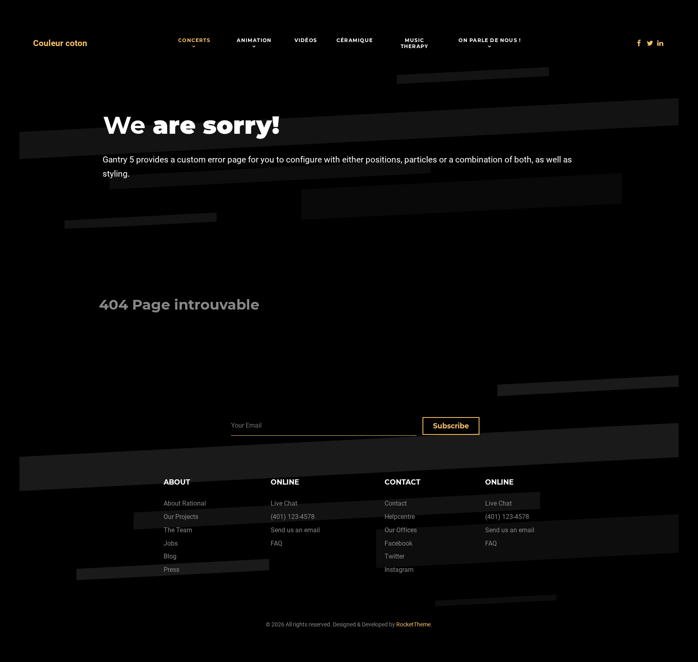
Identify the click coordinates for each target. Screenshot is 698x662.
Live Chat (284, 503)
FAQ (276, 543)
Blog (170, 556)
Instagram (399, 569)
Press (171, 569)
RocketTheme (413, 624)
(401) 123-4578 (293, 517)
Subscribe (451, 426)
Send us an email (295, 530)
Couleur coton (60, 43)
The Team (178, 530)
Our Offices (401, 530)
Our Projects (181, 517)
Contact (396, 503)
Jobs (171, 543)
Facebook (398, 543)
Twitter (394, 556)
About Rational (185, 503)
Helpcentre (400, 517)
